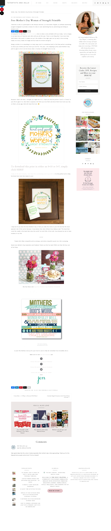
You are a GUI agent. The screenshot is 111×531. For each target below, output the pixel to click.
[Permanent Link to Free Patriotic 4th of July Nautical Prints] (41, 427)
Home (12, 12)
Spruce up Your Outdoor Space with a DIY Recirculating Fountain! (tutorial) (30, 494)
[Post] (25, 31)
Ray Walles (21, 446)
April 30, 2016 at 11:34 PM (24, 448)
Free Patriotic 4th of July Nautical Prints (41, 430)
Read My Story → (55, 490)
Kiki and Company (31, 34)
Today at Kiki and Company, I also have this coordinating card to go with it (32, 173)
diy (16, 12)
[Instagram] (91, 163)
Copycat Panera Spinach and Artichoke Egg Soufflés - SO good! (30, 480)
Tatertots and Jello (18, 3)
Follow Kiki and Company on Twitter (41, 372)
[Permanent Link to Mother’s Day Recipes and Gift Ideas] (59, 427)
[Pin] (21, 31)
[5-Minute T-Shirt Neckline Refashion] (82, 135)
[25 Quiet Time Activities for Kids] (94, 135)
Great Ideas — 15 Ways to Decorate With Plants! (26, 396)
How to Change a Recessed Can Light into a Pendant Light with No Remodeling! (30, 505)
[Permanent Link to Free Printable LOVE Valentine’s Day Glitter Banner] (22, 427)
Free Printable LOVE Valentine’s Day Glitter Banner (22, 431)
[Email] (29, 31)
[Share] (13, 31)
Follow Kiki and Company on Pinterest (41, 361)
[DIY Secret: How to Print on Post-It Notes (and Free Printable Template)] (82, 122)
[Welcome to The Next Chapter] (55, 473)
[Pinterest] (88, 163)
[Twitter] (85, 163)
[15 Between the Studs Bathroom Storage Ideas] (94, 148)
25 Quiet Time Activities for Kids (30, 489)
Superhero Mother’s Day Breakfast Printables (46, 286)
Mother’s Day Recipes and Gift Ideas (59, 430)
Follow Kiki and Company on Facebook (41, 367)
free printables (17, 17)
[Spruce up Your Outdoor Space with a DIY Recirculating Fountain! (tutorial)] (82, 148)
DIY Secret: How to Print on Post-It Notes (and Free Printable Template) (30, 474)
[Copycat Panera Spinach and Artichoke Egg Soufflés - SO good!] (94, 122)
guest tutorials (26, 17)
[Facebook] (83, 163)
